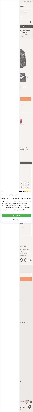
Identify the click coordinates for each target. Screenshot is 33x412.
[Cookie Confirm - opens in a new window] (25, 191)
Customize (16, 219)
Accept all (16, 215)
